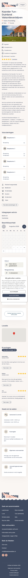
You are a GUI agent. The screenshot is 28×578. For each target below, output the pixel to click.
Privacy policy (14, 570)
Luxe (3, 513)
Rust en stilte (6, 520)
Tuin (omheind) (19, 513)
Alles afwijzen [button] (14, 291)
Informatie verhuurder (8, 532)
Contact (4, 548)
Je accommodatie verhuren (10, 529)
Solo (16, 517)
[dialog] (14, 289)
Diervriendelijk (19, 510)
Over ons (4, 544)
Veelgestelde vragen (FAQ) (9, 536)
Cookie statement (14, 575)
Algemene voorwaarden (14, 568)
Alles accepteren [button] (14, 295)
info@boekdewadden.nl (9, 551)
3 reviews (14, 59)
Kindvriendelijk (19, 520)
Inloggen (22, 4)
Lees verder (21, 288)
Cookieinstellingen (14, 572)
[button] (14, 334)
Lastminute (5, 510)
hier (7, 455)
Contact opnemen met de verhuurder (14, 313)
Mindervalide (6, 517)
